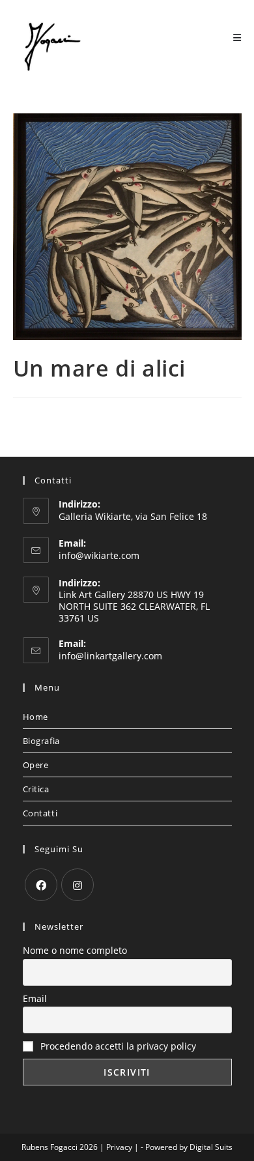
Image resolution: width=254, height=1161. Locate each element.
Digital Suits (211, 1147)
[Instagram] (77, 884)
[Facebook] (41, 884)
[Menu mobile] (237, 37)
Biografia (41, 741)
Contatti (40, 813)
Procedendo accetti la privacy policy (117, 1046)
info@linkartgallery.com (110, 656)
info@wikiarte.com (99, 555)
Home (35, 717)
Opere (36, 765)
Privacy (119, 1147)
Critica (36, 789)
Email (35, 998)
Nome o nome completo (75, 950)
